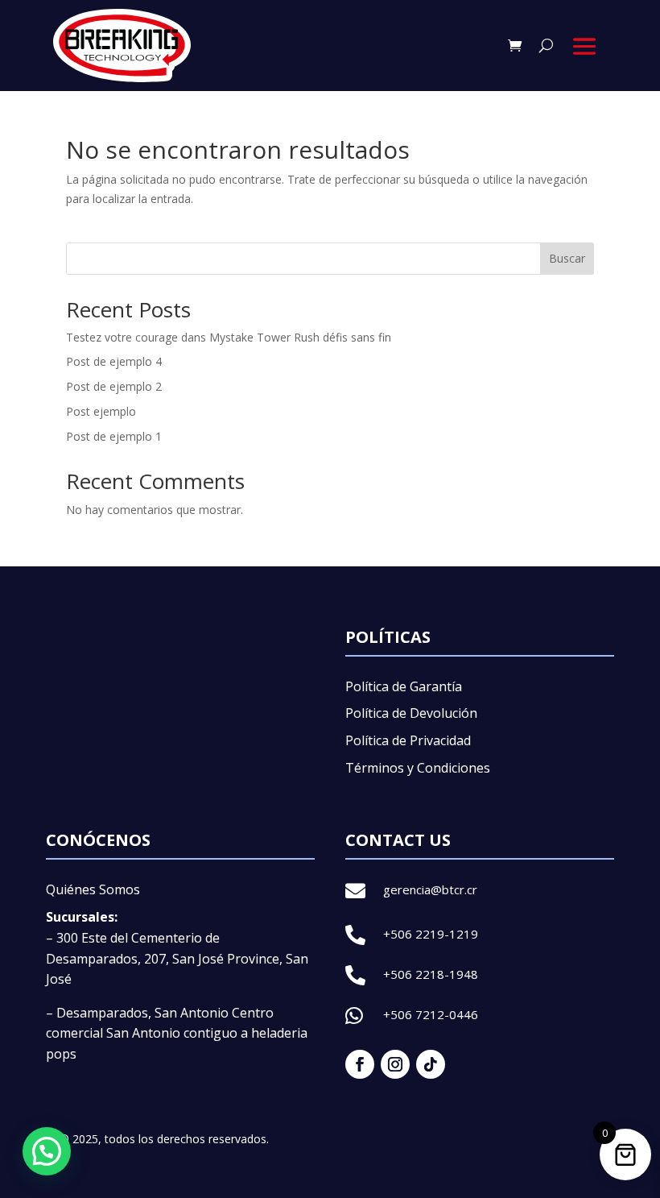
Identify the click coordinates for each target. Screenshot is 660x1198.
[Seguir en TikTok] (430, 1064)
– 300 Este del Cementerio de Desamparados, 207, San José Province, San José (177, 958)
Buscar (567, 258)
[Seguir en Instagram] (395, 1064)
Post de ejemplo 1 (114, 436)
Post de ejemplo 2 (114, 386)
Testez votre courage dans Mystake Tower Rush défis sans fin (228, 337)
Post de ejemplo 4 (114, 361)
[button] (47, 1151)
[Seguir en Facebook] (359, 1064)
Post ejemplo (101, 411)
